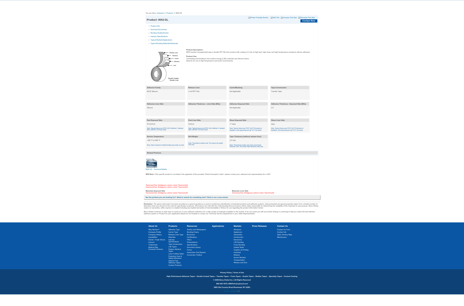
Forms (189, 250)
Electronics (238, 240)
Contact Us (282, 226)
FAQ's (189, 240)
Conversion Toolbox (194, 255)
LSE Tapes (172, 247)
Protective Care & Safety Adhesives (175, 257)
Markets (237, 226)
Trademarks (153, 245)
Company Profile (154, 232)
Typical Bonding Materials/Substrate (164, 43)
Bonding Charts (193, 232)
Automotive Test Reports (196, 252)
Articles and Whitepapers (196, 229)
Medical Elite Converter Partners (155, 248)
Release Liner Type (175, 235)
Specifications (192, 245)
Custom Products (175, 265)
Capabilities (152, 237)
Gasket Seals (239, 247)
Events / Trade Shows (156, 240)
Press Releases (259, 226)
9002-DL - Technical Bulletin (156, 169)
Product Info (155, 26)
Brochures (191, 235)
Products (169, 13)
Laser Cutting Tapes (176, 254)
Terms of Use (238, 273)
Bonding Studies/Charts (160, 33)
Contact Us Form (283, 229)
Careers (151, 242)
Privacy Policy (226, 273)
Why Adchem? (153, 229)
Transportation (239, 260)
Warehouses (282, 237)
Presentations (192, 242)
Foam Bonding (239, 245)
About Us (152, 226)
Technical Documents (159, 29)
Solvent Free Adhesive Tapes (174, 262)
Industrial (160, 13)
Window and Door (240, 262)
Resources (192, 226)
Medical (237, 255)
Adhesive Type (174, 229)
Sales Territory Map (284, 235)
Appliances (238, 232)
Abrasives (237, 229)
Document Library (194, 247)
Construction (238, 237)
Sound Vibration (240, 257)
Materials (171, 237)
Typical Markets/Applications (161, 40)
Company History (155, 235)
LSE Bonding (239, 242)
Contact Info (281, 232)
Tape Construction (175, 244)
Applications (218, 226)
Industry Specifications (159, 36)
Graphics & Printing (241, 250)
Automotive (238, 235)
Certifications (192, 237)
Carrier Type (173, 232)
